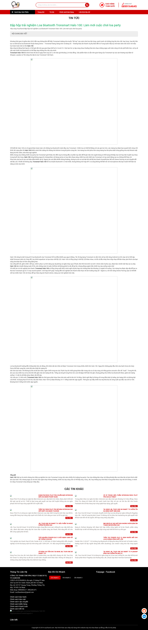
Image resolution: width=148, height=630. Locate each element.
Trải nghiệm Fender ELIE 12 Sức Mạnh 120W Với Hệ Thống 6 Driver (55, 538)
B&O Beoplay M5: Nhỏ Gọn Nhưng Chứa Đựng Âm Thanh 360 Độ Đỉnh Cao (120, 524)
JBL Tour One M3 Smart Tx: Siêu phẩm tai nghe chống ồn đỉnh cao (55, 524)
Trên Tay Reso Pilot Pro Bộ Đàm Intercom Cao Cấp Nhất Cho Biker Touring (55, 510)
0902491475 (32, 590)
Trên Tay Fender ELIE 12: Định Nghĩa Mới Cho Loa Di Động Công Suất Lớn (120, 538)
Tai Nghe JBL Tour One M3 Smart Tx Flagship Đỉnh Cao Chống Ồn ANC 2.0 (120, 552)
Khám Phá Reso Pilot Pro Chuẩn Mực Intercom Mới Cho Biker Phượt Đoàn (55, 496)
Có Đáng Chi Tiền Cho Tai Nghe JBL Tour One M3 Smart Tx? (55, 552)
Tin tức (52, 12)
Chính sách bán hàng (66, 12)
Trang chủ (41, 12)
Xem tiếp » (69, 506)
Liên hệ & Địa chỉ (84, 12)
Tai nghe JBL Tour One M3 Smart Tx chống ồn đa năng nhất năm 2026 (120, 510)
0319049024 (21, 580)
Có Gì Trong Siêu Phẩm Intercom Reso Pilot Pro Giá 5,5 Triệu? (120, 496)
